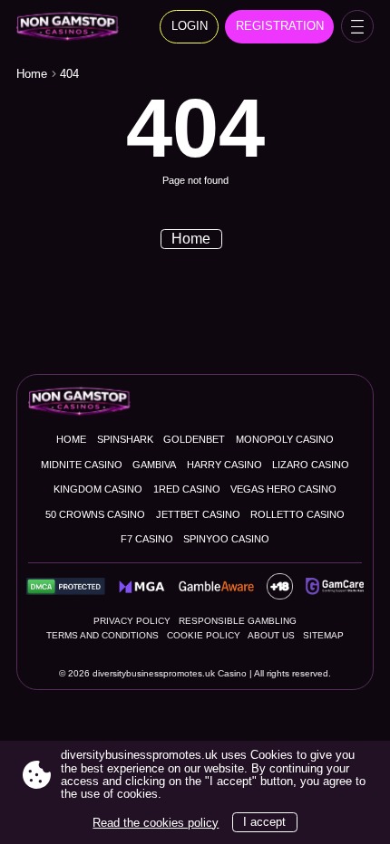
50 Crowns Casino (95, 514)
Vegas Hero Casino (283, 489)
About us (271, 635)
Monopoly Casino (285, 439)
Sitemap (323, 635)
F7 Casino (147, 538)
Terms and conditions (102, 635)
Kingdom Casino (98, 489)
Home (31, 74)
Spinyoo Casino (226, 538)
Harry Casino (224, 464)
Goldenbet (194, 439)
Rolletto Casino (297, 514)
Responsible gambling (238, 621)
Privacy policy (132, 621)
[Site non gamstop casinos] (73, 26)
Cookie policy (203, 635)
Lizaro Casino (310, 464)
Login (189, 26)
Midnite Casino (81, 464)
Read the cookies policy (156, 823)
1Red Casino (186, 489)
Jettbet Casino (198, 514)
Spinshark (125, 439)
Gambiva (154, 464)
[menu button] (357, 26)
